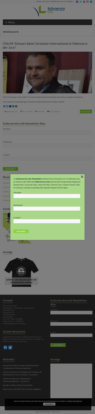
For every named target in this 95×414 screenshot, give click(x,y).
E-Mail (17, 217)
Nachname (18, 205)
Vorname (17, 192)
